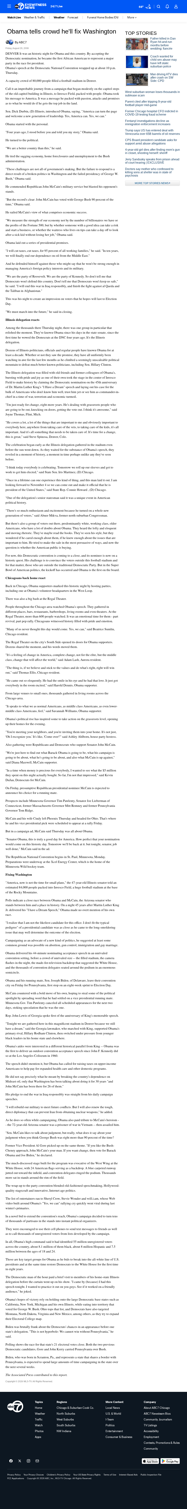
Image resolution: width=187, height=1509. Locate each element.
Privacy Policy (14, 1475)
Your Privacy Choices (34, 1475)
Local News (113, 1407)
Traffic (39, 1419)
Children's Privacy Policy (58, 1475)
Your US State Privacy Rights (87, 1475)
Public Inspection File (151, 1475)
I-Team (110, 1419)
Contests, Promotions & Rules (162, 1442)
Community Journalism (158, 1419)
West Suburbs (65, 1419)
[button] (9, 6)
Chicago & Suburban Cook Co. (75, 1407)
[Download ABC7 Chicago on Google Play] (170, 1461)
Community (151, 1448)
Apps (38, 1437)
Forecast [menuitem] (73, 17)
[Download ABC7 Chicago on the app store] (150, 1461)
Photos (39, 1431)
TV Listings (150, 1425)
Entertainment (114, 1431)
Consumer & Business (119, 1437)
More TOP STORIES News (152, 183)
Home (38, 1407)
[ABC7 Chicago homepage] (30, 7)
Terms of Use (110, 1475)
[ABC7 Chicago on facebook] (11, 1461)
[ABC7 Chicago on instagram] (28, 1461)
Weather (40, 1413)
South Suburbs (66, 1425)
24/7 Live (56, 6)
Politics (110, 1425)
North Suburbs (66, 1413)
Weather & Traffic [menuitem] (34, 17)
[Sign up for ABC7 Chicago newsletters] (37, 1461)
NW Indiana (64, 1431)
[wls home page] (15, 1406)
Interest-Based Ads (128, 1475)
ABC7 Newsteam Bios (157, 1413)
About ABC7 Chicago (157, 1407)
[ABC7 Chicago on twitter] (19, 1461)
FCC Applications (15, 1478)
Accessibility (151, 1431)
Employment (151, 1437)
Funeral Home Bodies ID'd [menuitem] (102, 17)
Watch (39, 1425)
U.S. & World (113, 1413)
